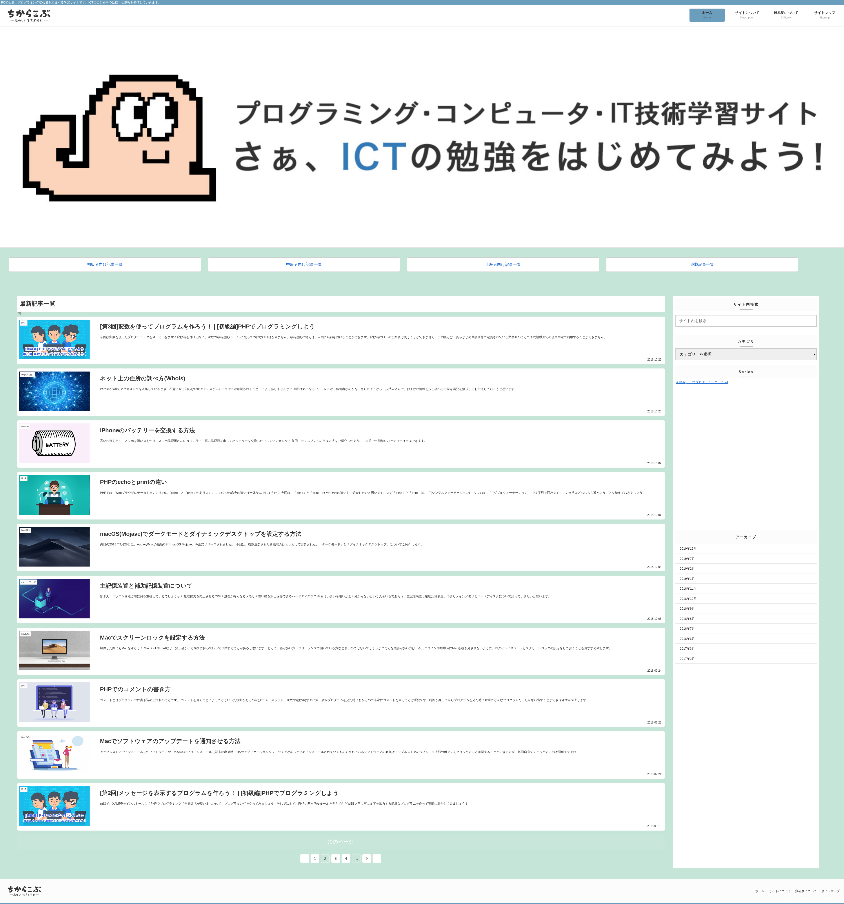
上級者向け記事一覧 (503, 264)
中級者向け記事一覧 (304, 264)
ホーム (759, 891)
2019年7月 (687, 558)
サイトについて (780, 891)
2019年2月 (687, 568)
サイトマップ (830, 891)
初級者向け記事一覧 (105, 264)
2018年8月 (687, 618)
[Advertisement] (746, 421)
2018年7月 (687, 628)
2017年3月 (687, 648)
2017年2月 (687, 658)
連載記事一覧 (702, 264)
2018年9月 (687, 608)
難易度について (806, 891)
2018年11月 (688, 588)
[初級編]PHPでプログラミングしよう (701, 382)
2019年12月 (688, 548)
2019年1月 (687, 578)
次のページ (341, 842)
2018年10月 (688, 598)
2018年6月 (687, 638)
